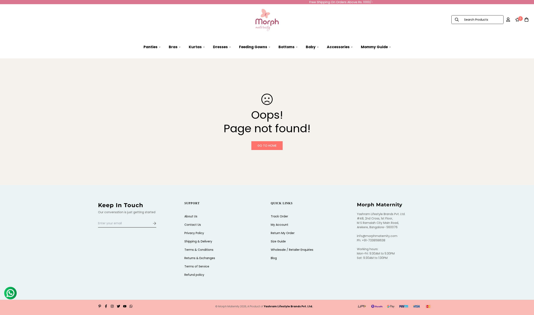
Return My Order (283, 233)
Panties (150, 46)
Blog (274, 258)
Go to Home (267, 146)
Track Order (279, 216)
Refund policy (194, 275)
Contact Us (192, 225)
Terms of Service (196, 266)
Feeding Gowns (253, 46)
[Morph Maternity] (267, 19)
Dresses (220, 46)
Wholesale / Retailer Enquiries (292, 250)
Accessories (338, 46)
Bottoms (286, 46)
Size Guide (278, 241)
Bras (173, 46)
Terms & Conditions (198, 250)
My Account (279, 225)
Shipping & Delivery (198, 241)
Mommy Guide (374, 46)
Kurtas (195, 46)
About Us (190, 216)
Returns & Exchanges (199, 258)
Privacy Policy (194, 233)
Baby (311, 46)
